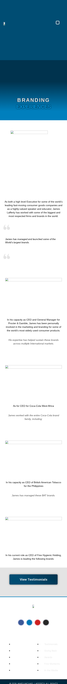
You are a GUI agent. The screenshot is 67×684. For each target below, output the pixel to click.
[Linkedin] (29, 622)
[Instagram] (46, 622)
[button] (57, 22)
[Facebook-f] (21, 622)
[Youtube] (38, 622)
